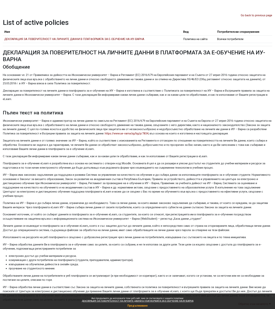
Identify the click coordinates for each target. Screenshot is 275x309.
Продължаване (137, 305)
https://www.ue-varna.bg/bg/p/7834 (126, 133)
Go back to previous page (256, 15)
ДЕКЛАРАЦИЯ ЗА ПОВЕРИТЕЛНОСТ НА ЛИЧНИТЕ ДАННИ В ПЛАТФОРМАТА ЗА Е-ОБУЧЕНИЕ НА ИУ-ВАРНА (137, 301)
